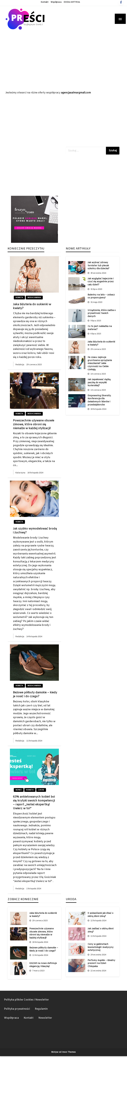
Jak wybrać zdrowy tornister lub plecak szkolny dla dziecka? (98, 265)
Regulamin (41, 1009)
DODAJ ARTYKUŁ (72, 2)
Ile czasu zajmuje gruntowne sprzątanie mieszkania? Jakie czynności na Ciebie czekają (100, 363)
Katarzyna (20, 472)
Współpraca (56, 2)
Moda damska (34, 297)
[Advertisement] (63, 69)
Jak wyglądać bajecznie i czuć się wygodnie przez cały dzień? (101, 281)
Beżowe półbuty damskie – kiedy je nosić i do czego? (35, 694)
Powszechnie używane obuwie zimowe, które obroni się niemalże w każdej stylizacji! (33, 424)
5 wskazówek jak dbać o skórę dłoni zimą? (100, 915)
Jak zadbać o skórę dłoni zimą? (101, 930)
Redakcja (20, 364)
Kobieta (19, 297)
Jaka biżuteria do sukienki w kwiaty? (32, 306)
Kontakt (44, 2)
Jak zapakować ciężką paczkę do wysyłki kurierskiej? (99, 382)
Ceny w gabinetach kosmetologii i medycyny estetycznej (101, 947)
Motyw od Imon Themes (63, 1052)
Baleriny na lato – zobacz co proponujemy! (101, 296)
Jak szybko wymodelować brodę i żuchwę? (35, 530)
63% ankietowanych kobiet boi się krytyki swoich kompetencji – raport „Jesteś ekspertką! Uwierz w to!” (34, 802)
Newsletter (45, 1018)
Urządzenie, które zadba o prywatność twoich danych (102, 313)
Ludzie (41, 790)
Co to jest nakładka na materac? (100, 328)
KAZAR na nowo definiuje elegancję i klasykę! (43, 965)
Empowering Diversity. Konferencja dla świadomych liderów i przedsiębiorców (99, 400)
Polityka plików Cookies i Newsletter (26, 999)
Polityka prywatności (17, 1009)
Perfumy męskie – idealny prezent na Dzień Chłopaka (101, 963)
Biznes (19, 790)
